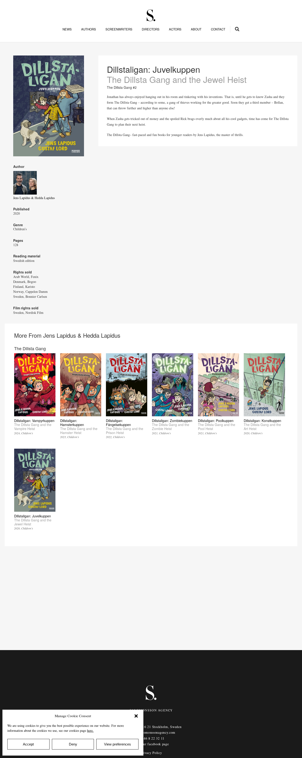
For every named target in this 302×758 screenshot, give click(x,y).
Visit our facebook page (151, 744)
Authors (88, 29)
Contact (218, 29)
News (67, 29)
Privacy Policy (151, 752)
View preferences (117, 744)
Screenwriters (118, 29)
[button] (136, 716)
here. (90, 730)
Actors (175, 29)
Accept (28, 744)
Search (237, 28)
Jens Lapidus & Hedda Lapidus (34, 198)
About (196, 29)
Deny (73, 744)
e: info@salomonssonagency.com (151, 732)
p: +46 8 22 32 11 (151, 738)
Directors (150, 29)
